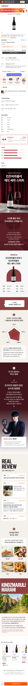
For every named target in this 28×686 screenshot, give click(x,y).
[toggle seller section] (26, 58)
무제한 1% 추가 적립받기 (13, 52)
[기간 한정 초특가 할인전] (14, 10)
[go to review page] (26, 87)
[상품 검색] (21, 6)
